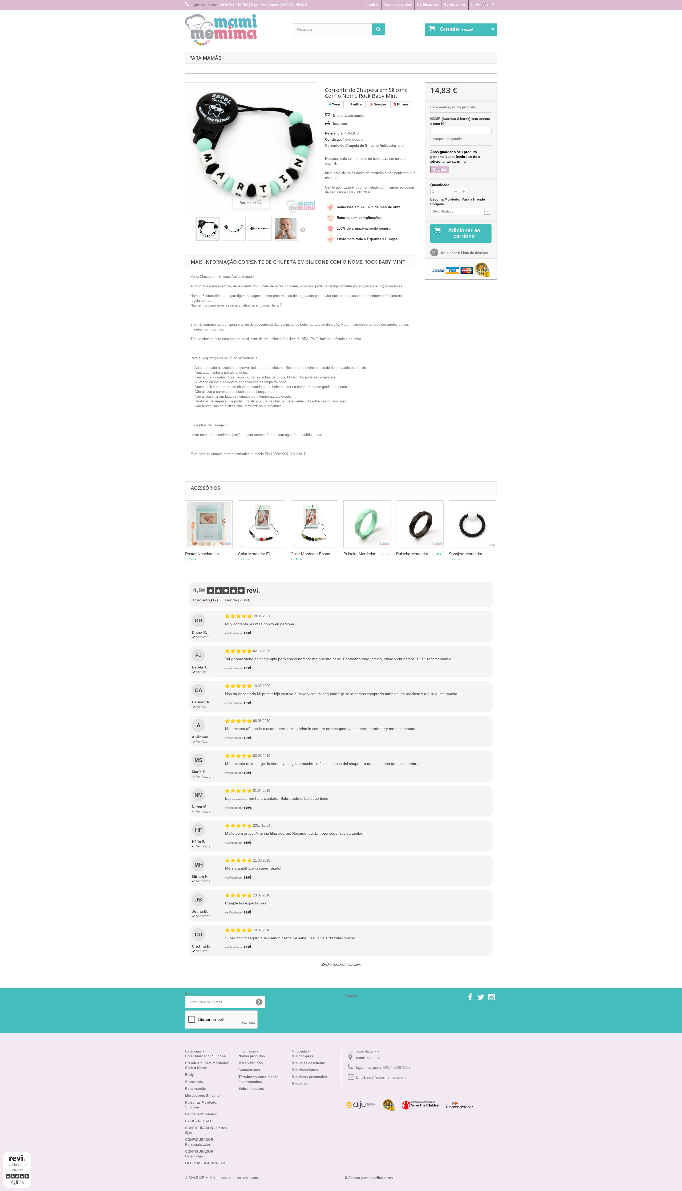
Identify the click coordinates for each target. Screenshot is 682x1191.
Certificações (428, 4)
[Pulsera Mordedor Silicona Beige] (420, 524)
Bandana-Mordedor (201, 1114)
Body (189, 1075)
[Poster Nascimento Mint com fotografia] (209, 524)
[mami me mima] (221, 30)
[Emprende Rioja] (459, 1105)
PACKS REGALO (199, 1121)
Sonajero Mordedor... (467, 554)
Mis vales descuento (308, 1063)
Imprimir (340, 123)
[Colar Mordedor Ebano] (314, 524)
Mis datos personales (309, 1077)
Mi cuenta (300, 1051)
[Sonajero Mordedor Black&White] (472, 524)
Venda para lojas (398, 4)
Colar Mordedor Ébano (310, 554)
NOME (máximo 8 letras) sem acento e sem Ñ (460, 121)
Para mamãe (205, 58)
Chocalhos (194, 1082)
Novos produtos (251, 1056)
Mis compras (302, 1056)
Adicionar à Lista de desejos (464, 253)
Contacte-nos (455, 4)
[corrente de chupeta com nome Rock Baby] (207, 228)
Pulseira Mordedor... (360, 554)
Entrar (373, 4)
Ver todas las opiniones (341, 964)
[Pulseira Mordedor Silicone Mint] (367, 524)
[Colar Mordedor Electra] (261, 524)
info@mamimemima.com (386, 1077)
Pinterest (402, 104)
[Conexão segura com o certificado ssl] (389, 1105)
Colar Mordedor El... (255, 554)
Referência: (334, 133)
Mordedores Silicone (202, 1096)
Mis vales (299, 1084)
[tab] (205, 600)
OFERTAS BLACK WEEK (205, 1163)
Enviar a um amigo (348, 115)
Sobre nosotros (251, 1089)
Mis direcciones (305, 1070)
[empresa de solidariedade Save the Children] (421, 1105)
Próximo (302, 229)
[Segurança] (361, 1105)
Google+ (379, 104)
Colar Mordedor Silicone (205, 1056)
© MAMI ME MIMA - (222, 1178)
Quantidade (439, 185)
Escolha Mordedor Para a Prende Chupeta (457, 201)
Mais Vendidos (250, 1063)
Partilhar (356, 104)
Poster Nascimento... (203, 554)
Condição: (333, 139)
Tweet (335, 104)
